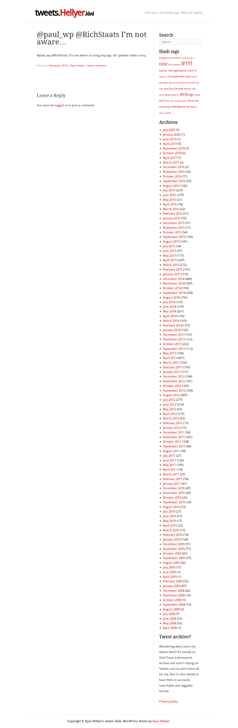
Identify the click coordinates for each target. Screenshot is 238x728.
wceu (168, 94)
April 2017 (170, 158)
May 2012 (169, 409)
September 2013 (174, 349)
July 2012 (169, 400)
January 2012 (172, 428)
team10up (168, 88)
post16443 (182, 83)
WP (188, 107)
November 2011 (174, 437)
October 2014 (172, 288)
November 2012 (174, 381)
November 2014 (174, 283)
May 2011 (169, 465)
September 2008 (174, 604)
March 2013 (171, 362)
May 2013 (169, 353)
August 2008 (171, 609)
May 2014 (169, 311)
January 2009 (172, 586)
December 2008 (173, 591)
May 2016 (169, 200)
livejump (163, 71)
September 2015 (174, 237)
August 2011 (171, 451)
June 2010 (169, 516)
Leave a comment (96, 65)
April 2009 (170, 577)
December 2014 (173, 279)
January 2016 (172, 218)
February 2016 (172, 213)
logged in (61, 105)
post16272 (173, 83)
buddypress (164, 58)
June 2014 (169, 307)
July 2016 (169, 190)
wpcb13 (194, 107)
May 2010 (169, 521)
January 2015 (172, 274)
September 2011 (174, 446)
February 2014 (172, 325)
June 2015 (169, 251)
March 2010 (171, 530)
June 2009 (169, 572)
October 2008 (172, 600)
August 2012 (171, 395)
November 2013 (174, 339)
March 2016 (171, 209)
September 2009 (174, 558)
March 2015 (171, 265)
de (191, 58)
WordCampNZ (165, 107)
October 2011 (172, 442)
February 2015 (172, 269)
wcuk (167, 101)
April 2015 (170, 260)
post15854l (163, 83)
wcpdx (197, 95)
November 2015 (174, 228)
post (194, 76)
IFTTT (187, 64)
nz (166, 77)
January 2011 (172, 484)
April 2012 (170, 414)
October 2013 (172, 344)
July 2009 (169, 567)
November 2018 (174, 148)
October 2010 (172, 497)
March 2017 (171, 162)
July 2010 (169, 511)
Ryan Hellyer (77, 65)
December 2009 (173, 544)
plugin (189, 76)
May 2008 (169, 623)
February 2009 (172, 581)
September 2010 (174, 502)
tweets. (64, 12)
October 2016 (172, 176)
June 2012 (169, 404)
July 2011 (169, 456)
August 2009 (171, 563)
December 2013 (173, 335)
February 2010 (172, 535)
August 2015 (171, 241)
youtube (168, 113)
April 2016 (170, 204)
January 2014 (172, 330)
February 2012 (172, 423)
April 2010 (170, 525)
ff (172, 65)
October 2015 (172, 232)
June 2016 (169, 195)
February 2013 (172, 367)
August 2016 (171, 186)
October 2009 (172, 553)
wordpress (179, 106)
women (184, 101)
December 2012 (173, 376)
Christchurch (175, 58)
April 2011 (170, 469)
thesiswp (178, 88)
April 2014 (170, 316)
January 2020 (172, 134)
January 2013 (172, 372)
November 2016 (174, 172)
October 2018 (172, 153)
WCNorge (187, 94)
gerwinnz (177, 65)
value (194, 89)
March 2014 (171, 321)
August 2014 (171, 297)
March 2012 (171, 418)
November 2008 (174, 595)
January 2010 (172, 539)
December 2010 (173, 488)
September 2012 (174, 390)
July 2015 (169, 246)
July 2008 (169, 614)
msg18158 (192, 71)
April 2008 (170, 628)
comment (186, 58)
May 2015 (169, 255)
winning (177, 101)
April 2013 (170, 358)
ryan (197, 83)
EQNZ (163, 64)
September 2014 (174, 293)
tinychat (187, 89)
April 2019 (170, 144)
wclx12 (175, 94)
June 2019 (169, 139)
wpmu (161, 113)
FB (169, 65)
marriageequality (177, 70)
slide (161, 89)
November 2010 (174, 493)
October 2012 (172, 386)
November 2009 (174, 549)
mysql (161, 76)
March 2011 (171, 474)
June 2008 (169, 619)
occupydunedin (176, 76)
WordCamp (193, 101)
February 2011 (172, 479)
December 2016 (173, 167)
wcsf (161, 100)
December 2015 (173, 223)
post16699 (191, 83)
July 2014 (169, 302)
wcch (161, 95)
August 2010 (171, 507)
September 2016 (174, 181)
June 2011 (169, 460)
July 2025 (169, 130)
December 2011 (173, 432)
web (172, 101)
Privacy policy (168, 701)
